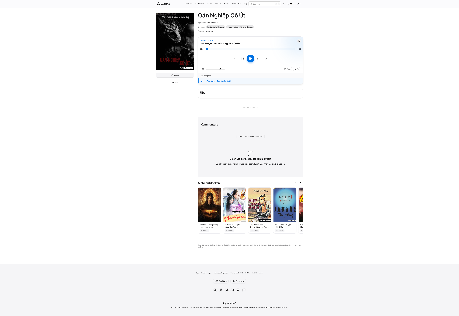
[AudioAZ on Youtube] (232, 290)
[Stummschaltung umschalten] (203, 69)
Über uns (204, 273)
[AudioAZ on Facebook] (215, 290)
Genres (209, 4)
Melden (175, 83)
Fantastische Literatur (215, 27)
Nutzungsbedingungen (220, 273)
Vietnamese (212, 22)
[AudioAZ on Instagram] (227, 290)
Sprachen (218, 4)
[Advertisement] (250, 107)
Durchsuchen (199, 4)
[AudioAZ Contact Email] (244, 290)
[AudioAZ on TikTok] (238, 290)
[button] (291, 4)
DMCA (247, 273)
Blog (245, 4)
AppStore (223, 281)
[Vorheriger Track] (235, 58)
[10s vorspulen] (258, 58)
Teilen (176, 75)
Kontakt (254, 273)
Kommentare (236, 4)
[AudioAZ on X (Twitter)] (221, 290)
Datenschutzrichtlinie (236, 273)
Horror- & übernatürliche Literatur (240, 27)
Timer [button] (289, 69)
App (209, 273)
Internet (209, 31)
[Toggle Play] (250, 58)
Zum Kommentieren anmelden (251, 137)
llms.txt (261, 273)
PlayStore (240, 281)
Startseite (189, 4)
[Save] (299, 41)
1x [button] (295, 69)
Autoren (226, 4)
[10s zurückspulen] (242, 58)
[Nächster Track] (265, 58)
